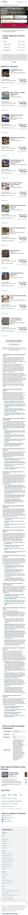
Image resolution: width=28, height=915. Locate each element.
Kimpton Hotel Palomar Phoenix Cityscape (13, 551)
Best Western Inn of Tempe (10, 439)
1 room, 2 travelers (8, 21)
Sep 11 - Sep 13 (21, 50)
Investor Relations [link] (5, 845)
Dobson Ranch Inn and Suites (10, 542)
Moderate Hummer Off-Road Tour (11, 715)
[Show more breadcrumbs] (2, 5)
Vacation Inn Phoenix (9, 467)
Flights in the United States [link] (7, 857)
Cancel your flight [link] (5, 892)
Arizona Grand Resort (9, 679)
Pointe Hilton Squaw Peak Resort (13, 569)
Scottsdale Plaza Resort (12, 490)
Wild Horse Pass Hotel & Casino (11, 518)
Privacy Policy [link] (5, 874)
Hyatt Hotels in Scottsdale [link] (7, 806)
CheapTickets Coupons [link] (6, 864)
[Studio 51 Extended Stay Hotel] (14, 302)
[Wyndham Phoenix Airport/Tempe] (14, 189)
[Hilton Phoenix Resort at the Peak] (14, 212)
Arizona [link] (5, 5)
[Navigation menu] (25, 2)
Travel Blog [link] (4, 868)
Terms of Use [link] (4, 878)
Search (14, 25)
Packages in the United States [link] (8, 859)
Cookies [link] (3, 876)
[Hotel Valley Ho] (14, 257)
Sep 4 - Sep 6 (21, 47)
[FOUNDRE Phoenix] (14, 76)
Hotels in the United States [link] (7, 853)
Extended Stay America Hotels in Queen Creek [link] (11, 808)
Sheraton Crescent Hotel (11, 565)
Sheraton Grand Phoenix (9, 401)
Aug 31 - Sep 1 (21, 41)
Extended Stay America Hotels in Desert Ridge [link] (11, 801)
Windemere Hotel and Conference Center (13, 461)
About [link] (3, 834)
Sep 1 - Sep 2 (22, 44)
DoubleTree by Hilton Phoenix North (12, 413)
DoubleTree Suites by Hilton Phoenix (12, 430)
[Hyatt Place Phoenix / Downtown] (14, 279)
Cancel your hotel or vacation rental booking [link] (10, 890)
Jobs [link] (3, 836)
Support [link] (3, 888)
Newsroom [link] (4, 843)
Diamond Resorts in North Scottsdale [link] (9, 803)
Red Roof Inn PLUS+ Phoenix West (12, 434)
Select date (7, 17)
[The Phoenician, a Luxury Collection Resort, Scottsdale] (14, 325)
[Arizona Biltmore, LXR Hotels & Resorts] (14, 167)
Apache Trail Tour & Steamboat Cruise (12, 709)
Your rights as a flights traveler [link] (8, 899)
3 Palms (6, 618)
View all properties (14, 344)
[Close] (26, 903)
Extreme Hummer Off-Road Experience (13, 712)
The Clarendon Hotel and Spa (10, 458)
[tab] (4, 794)
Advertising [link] (4, 847)
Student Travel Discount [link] (6, 866)
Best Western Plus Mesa (9, 524)
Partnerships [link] (4, 841)
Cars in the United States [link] (7, 855)
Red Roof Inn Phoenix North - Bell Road (13, 404)
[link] (14, 816)
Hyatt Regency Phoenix (9, 640)
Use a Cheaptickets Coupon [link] (7, 897)
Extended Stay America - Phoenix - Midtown (14, 545)
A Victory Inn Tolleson (9, 521)
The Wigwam (7, 527)
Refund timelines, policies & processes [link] (9, 895)
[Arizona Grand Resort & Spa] (14, 234)
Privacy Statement (6, 913)
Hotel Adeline (7, 464)
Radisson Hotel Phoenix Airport (14, 495)
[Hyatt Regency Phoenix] (14, 144)
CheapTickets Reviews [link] (6, 862)
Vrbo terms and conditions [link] (7, 880)
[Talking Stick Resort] (14, 122)
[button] (14, 87)
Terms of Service (14, 913)
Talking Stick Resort (10, 573)
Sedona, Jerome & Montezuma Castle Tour (13, 706)
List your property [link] (5, 839)
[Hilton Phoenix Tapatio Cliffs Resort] (14, 99)
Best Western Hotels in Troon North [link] (9, 798)
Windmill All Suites (8, 548)
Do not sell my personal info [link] (7, 882)
